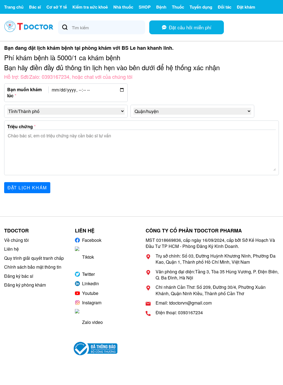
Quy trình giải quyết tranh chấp (34, 258)
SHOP (145, 7)
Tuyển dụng (201, 7)
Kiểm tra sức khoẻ (90, 7)
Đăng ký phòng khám (25, 285)
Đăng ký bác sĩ (18, 276)
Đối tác (224, 7)
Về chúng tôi (16, 240)
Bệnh (161, 7)
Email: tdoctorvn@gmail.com (184, 303)
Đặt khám (246, 7)
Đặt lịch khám (27, 187)
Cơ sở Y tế (56, 7)
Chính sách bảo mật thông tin (32, 267)
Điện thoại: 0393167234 (179, 313)
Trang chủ (13, 7)
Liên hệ (11, 249)
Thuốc (178, 7)
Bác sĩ (35, 7)
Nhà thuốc (123, 7)
